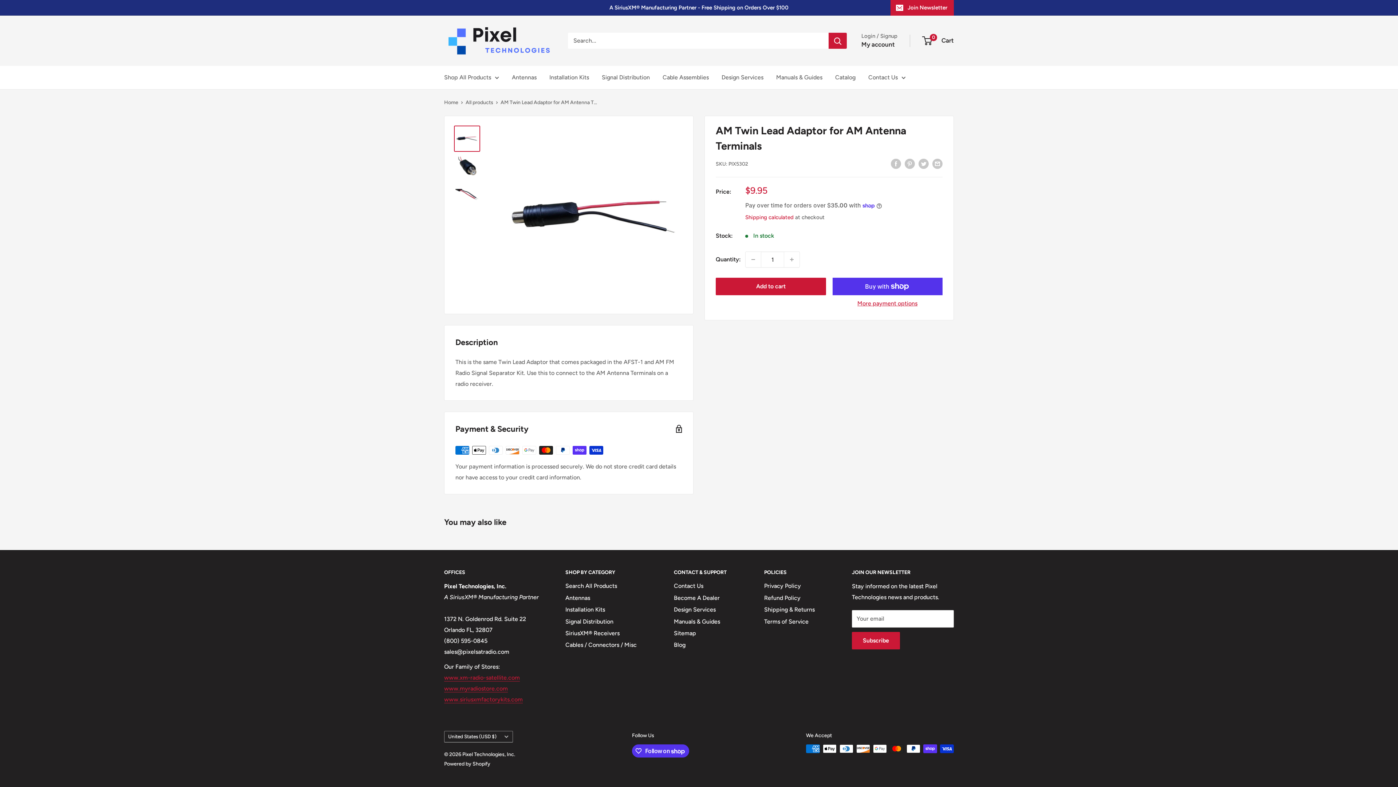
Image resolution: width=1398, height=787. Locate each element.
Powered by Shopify (467, 764)
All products (479, 102)
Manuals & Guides (799, 77)
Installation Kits (569, 77)
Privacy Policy (782, 585)
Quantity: (728, 259)
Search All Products (591, 585)
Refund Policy (782, 597)
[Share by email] (937, 163)
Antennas (524, 77)
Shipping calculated (769, 217)
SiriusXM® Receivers (592, 633)
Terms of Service (786, 621)
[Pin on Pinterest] (910, 163)
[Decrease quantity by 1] (753, 259)
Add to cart (771, 286)
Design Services (742, 77)
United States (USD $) (472, 736)
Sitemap (685, 633)
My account (878, 44)
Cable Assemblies (686, 77)
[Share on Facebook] (896, 163)
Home (451, 102)
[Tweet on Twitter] (924, 163)
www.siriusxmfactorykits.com (483, 699)
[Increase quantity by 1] (791, 259)
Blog (680, 644)
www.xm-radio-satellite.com (482, 677)
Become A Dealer (697, 597)
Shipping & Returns (789, 609)
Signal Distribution (626, 77)
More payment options (887, 303)
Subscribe (876, 640)
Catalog (845, 77)
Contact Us (883, 77)
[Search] (838, 41)
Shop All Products (467, 77)
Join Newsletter (927, 7)
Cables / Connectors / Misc (601, 644)
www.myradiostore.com (476, 688)
